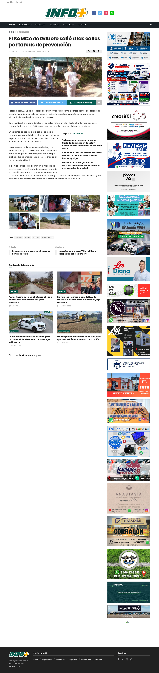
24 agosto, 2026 (16, 306)
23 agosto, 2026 (64, 343)
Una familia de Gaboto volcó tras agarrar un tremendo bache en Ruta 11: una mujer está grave (30, 339)
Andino (14, 291)
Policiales (40, 24)
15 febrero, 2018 (15, 51)
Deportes (54, 24)
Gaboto (18, 237)
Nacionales (69, 24)
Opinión (82, 24)
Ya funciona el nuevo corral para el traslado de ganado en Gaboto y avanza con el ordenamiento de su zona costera (82, 144)
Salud (27, 237)
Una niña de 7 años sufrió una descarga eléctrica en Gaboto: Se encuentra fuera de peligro (82, 155)
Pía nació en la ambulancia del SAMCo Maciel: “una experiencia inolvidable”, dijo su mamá (78, 299)
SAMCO (36, 237)
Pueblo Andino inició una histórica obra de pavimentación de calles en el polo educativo (30, 299)
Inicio (12, 24)
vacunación (47, 237)
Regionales (24, 24)
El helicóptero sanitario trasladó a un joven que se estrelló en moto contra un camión (79, 338)
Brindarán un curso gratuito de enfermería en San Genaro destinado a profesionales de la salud (81, 165)
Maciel (62, 291)
